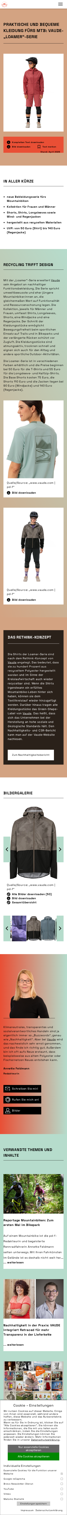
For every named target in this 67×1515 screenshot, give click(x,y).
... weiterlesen (13, 1262)
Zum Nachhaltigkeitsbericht (31, 754)
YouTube (9, 1488)
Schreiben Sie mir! (25, 1088)
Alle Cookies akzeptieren (33, 1456)
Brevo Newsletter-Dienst (18, 1483)
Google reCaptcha (14, 1478)
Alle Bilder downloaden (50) (32, 894)
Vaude (55, 280)
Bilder (16, 1110)
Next (60, 849)
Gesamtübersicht (24, 902)
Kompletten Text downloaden (28, 142)
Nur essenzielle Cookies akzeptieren (33, 1448)
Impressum (27, 1510)
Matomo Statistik (14, 1499)
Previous (6, 849)
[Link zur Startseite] (4, 4)
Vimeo (7, 1493)
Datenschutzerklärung (45, 1439)
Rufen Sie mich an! (25, 1099)
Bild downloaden (21, 146)
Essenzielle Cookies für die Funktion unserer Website (30, 1472)
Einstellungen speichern (33, 1503)
